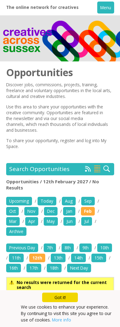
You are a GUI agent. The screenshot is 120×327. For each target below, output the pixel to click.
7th (50, 248)
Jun (69, 221)
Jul (86, 221)
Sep (88, 201)
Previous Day (22, 248)
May (51, 221)
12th (37, 258)
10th (104, 248)
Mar (13, 221)
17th (34, 268)
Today (47, 201)
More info (61, 320)
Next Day (79, 268)
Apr (31, 221)
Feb (88, 211)
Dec (50, 211)
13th (58, 258)
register (67, 140)
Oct (12, 211)
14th (78, 258)
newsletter (24, 118)
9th (85, 248)
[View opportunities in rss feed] (88, 170)
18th (54, 268)
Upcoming (19, 201)
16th (13, 268)
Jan (69, 211)
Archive (16, 231)
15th (98, 258)
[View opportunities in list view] (97, 169)
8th (68, 248)
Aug (69, 201)
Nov (31, 211)
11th (16, 258)
